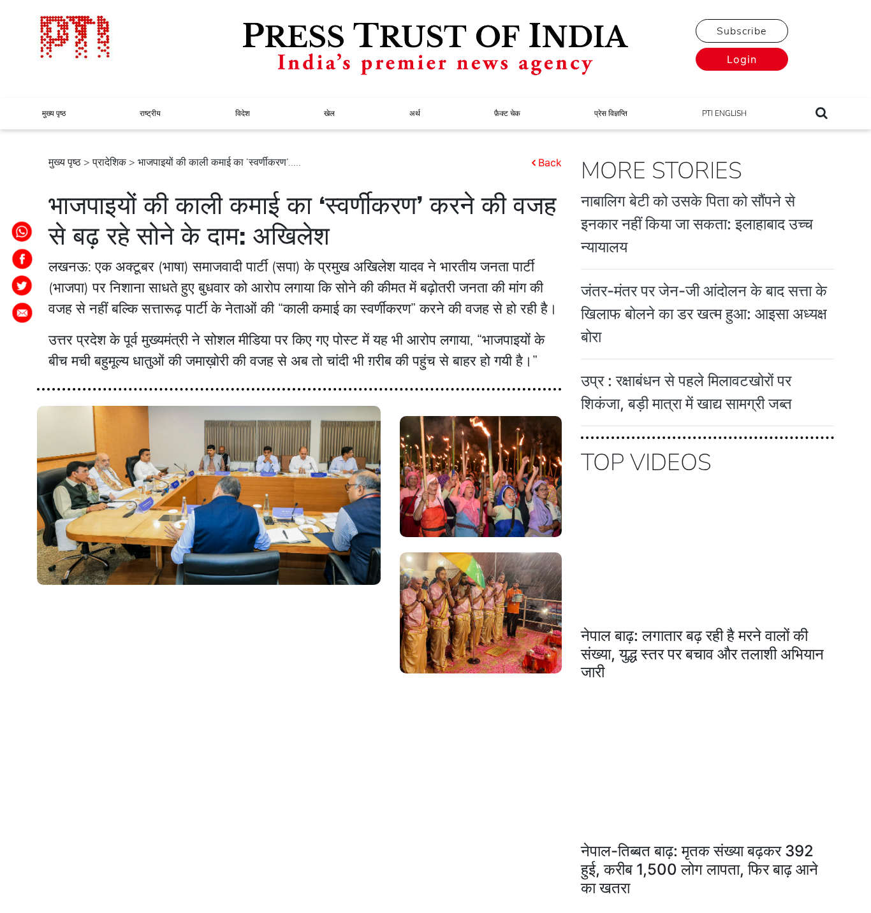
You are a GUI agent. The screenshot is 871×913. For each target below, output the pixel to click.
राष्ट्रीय (150, 113)
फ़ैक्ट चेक (507, 113)
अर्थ (414, 113)
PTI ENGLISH (724, 113)
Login (742, 59)
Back (550, 162)
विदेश (242, 113)
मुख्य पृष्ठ (54, 113)
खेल (329, 113)
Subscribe (741, 31)
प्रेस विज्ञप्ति (610, 113)
